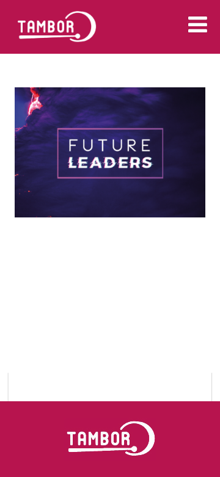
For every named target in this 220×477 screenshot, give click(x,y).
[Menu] (197, 24)
